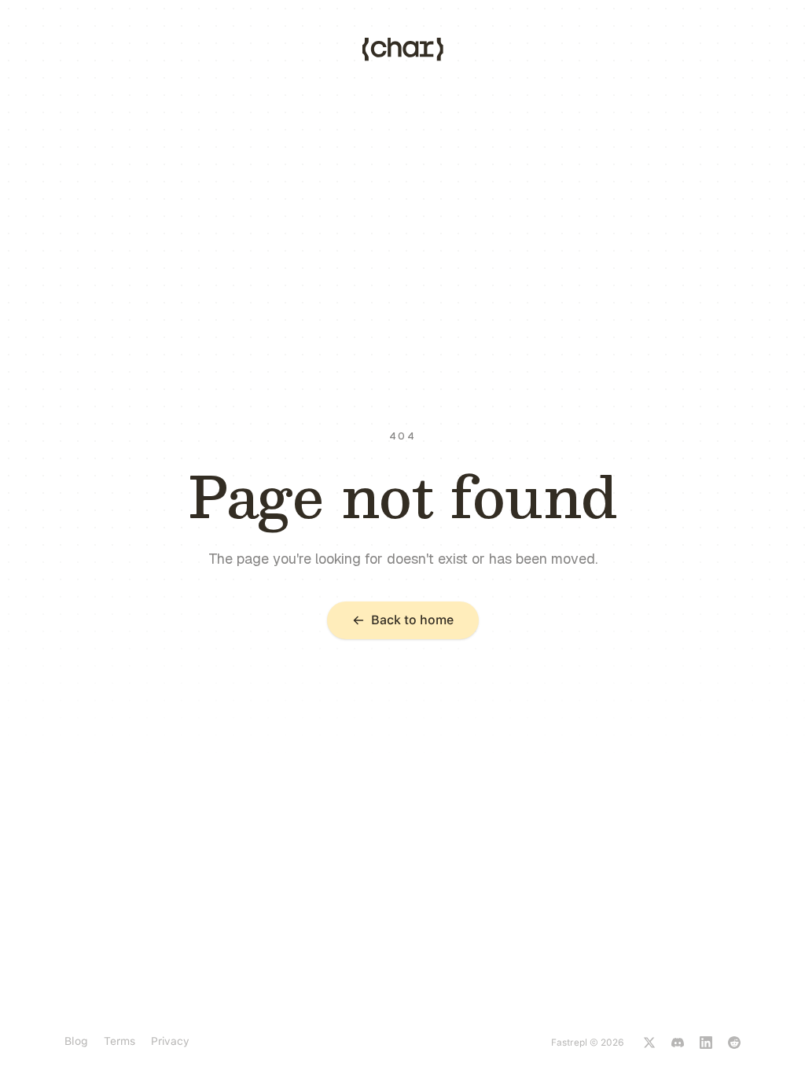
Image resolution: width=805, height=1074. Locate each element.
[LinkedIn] (706, 1042)
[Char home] (402, 49)
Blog (76, 1041)
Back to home (412, 619)
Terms (119, 1041)
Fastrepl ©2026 (587, 1042)
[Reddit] (734, 1042)
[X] (649, 1042)
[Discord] (677, 1042)
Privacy (170, 1041)
